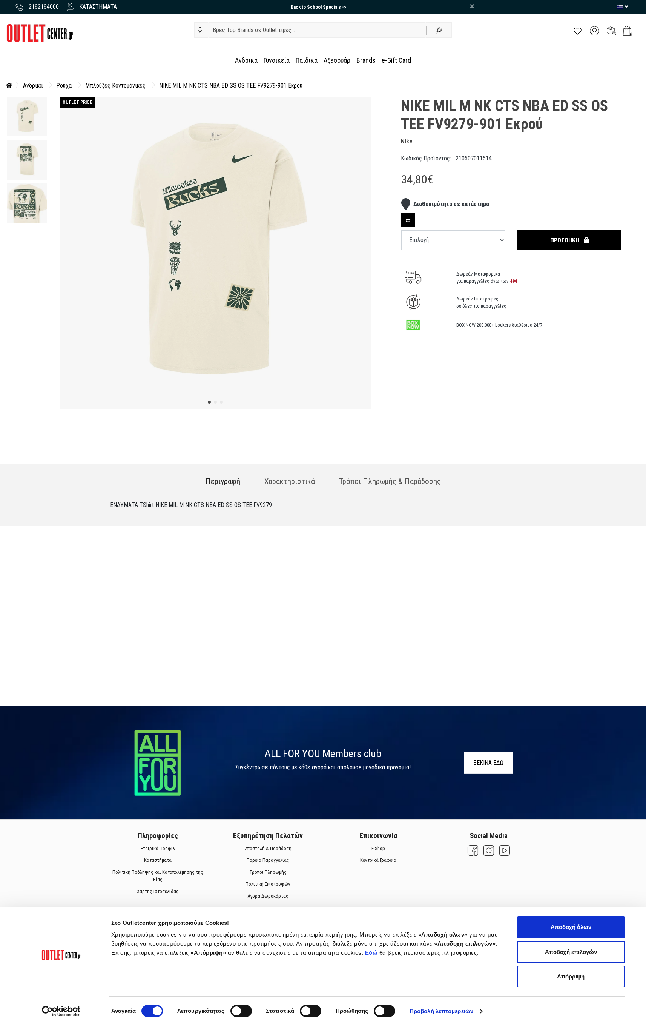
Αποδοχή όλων (571, 927)
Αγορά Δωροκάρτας (267, 896)
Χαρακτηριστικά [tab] (289, 481)
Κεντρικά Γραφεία (378, 860)
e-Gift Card (396, 60)
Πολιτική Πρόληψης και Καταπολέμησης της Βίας (157, 876)
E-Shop (378, 848)
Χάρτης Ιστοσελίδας (157, 891)
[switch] (241, 1011)
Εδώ (372, 952)
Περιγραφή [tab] (223, 481)
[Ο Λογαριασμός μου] (594, 30)
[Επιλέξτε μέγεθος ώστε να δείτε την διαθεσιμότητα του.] (408, 220)
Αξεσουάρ (337, 60)
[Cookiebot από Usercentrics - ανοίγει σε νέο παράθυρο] (61, 1011)
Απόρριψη (571, 976)
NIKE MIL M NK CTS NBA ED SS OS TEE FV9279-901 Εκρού (230, 85)
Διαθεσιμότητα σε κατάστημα (451, 204)
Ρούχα (64, 85)
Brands (366, 60)
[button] (200, 30)
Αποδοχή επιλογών (571, 952)
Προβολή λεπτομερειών (441, 1011)
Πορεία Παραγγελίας (268, 860)
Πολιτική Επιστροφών (268, 884)
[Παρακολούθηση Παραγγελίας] (611, 30)
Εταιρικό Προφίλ (157, 848)
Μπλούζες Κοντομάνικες (115, 85)
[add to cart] (627, 31)
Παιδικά (307, 60)
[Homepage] (9, 85)
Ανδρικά (246, 60)
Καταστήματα (157, 860)
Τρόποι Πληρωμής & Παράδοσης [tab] (390, 481)
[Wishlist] (577, 30)
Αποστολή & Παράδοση (267, 848)
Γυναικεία (277, 60)
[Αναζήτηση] (439, 30)
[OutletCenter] (40, 32)
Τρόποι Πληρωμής (267, 872)
